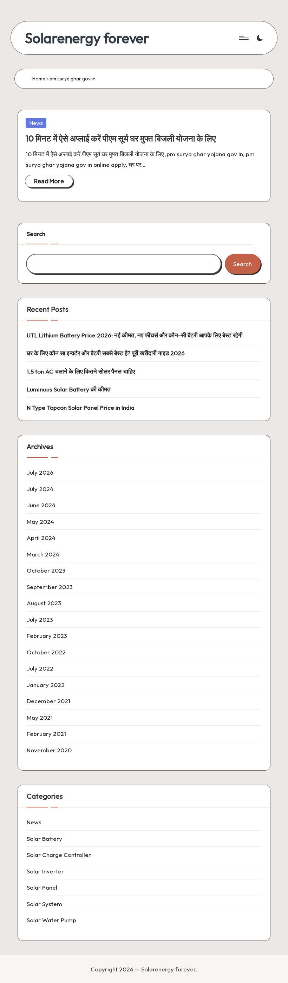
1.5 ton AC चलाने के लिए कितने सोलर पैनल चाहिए (81, 371)
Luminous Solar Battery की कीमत (69, 389)
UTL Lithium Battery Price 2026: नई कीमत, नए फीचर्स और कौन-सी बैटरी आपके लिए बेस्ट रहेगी (135, 335)
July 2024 (40, 489)
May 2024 (40, 521)
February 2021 (46, 733)
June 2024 (41, 505)
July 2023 (40, 619)
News (36, 122)
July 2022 (40, 668)
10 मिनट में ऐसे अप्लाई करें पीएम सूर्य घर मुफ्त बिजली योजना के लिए (121, 138)
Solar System (44, 904)
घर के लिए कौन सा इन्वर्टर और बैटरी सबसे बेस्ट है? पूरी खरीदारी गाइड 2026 (106, 353)
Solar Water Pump (51, 920)
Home (38, 78)
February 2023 (47, 635)
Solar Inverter (45, 871)
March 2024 (43, 554)
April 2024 (41, 537)
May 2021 (40, 717)
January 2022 (46, 684)
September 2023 (50, 587)
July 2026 (40, 472)
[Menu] (243, 37)
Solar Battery (44, 838)
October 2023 (46, 570)
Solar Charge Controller (59, 854)
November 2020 (49, 750)
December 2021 (48, 701)
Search (36, 233)
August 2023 (44, 603)
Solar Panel (42, 887)
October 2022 (46, 652)
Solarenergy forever (87, 38)
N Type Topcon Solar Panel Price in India (81, 407)
